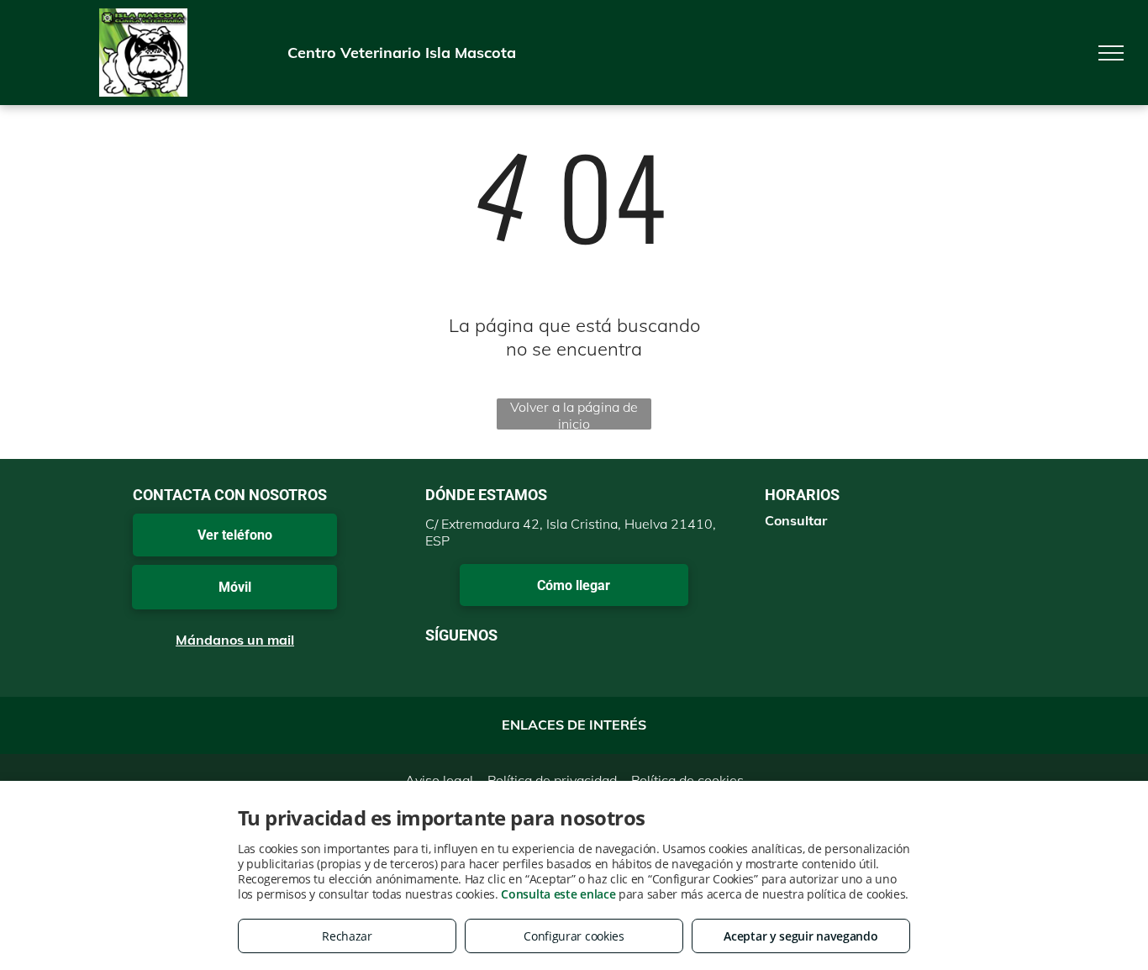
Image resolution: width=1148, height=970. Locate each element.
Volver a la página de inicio (574, 414)
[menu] (1111, 53)
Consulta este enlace (558, 894)
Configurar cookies (574, 936)
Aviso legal (439, 780)
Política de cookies (687, 780)
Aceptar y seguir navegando (800, 936)
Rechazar (347, 936)
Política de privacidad (552, 780)
